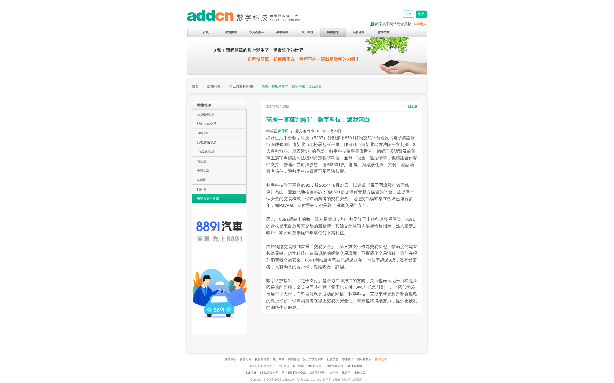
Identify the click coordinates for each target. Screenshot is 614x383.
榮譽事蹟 (282, 32)
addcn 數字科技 (249, 17)
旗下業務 (307, 32)
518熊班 (202, 133)
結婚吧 (201, 180)
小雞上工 (203, 170)
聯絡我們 (348, 359)
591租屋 (284, 366)
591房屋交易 (205, 114)
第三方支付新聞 (241, 86)
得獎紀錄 (245, 359)
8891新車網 (354, 366)
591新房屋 (314, 366)
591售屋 (298, 366)
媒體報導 (333, 32)
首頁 (206, 32)
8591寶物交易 (206, 142)
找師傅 (201, 189)
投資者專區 (256, 32)
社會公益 (332, 359)
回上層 (412, 106)
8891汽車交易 (206, 124)
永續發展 (358, 32)
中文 (421, 14)
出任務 (201, 161)
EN (408, 14)
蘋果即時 (285, 131)
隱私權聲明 (364, 359)
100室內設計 (205, 152)
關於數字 (231, 32)
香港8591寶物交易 (294, 372)
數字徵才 (384, 32)
